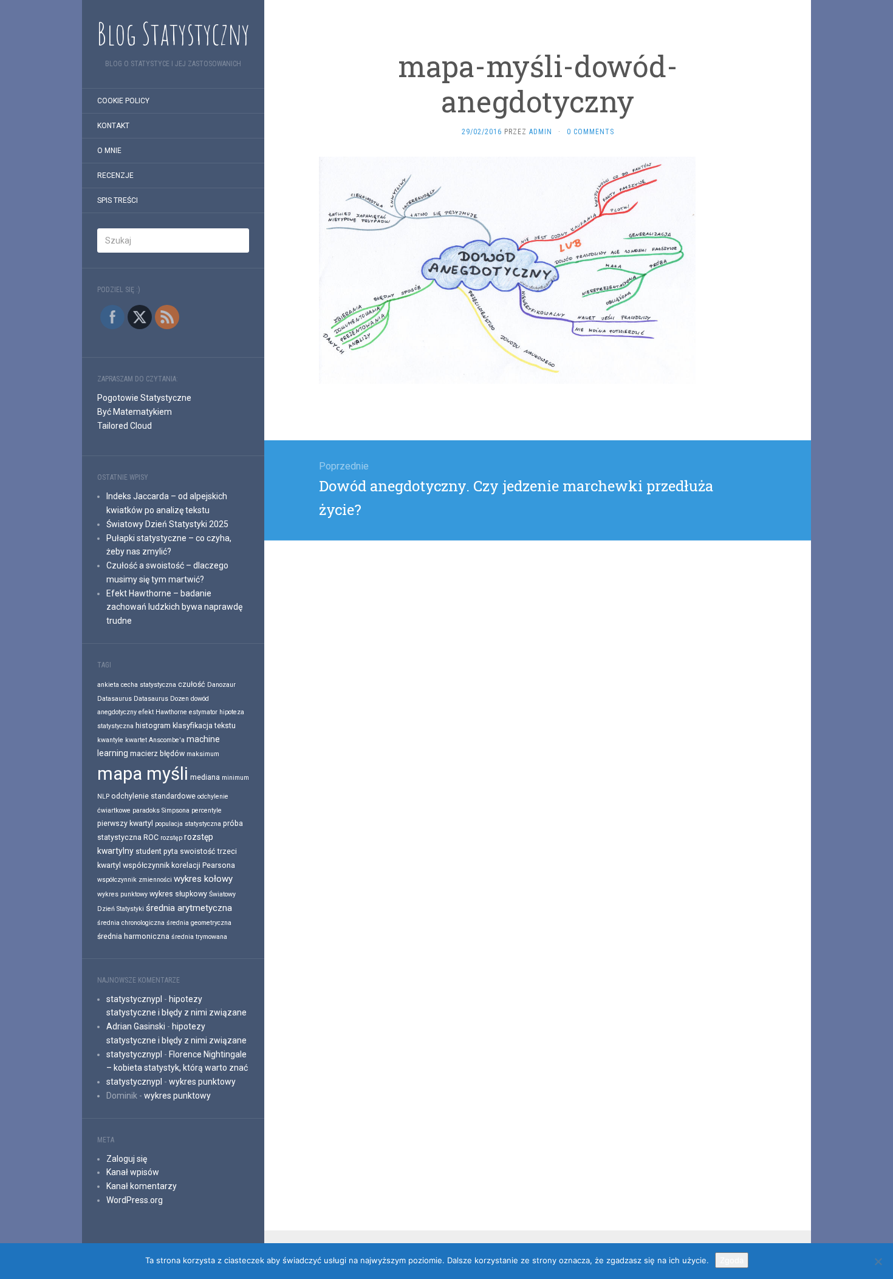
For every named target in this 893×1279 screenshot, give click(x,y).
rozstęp (171, 838)
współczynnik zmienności (134, 880)
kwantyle (110, 740)
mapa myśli (142, 773)
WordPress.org (134, 1200)
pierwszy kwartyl (125, 823)
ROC (151, 837)
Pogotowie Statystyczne (144, 398)
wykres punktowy (122, 894)
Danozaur (221, 685)
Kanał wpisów (132, 1172)
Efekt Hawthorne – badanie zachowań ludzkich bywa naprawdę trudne (174, 607)
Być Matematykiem (134, 412)
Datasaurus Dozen (161, 699)
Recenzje (115, 175)
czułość (191, 684)
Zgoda (732, 1260)
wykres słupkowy (178, 893)
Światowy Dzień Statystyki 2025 (167, 524)
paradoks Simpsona (161, 810)
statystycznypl (134, 999)
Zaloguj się (126, 1159)
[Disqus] (537, 692)
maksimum (202, 754)
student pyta (156, 851)
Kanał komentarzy (141, 1186)
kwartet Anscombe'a (155, 740)
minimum (235, 778)
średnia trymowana (199, 937)
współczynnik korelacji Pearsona (179, 865)
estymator (203, 712)
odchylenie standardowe (153, 795)
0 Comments (590, 132)
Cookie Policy (123, 101)
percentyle (206, 810)
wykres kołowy (203, 878)
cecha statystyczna (148, 685)
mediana (205, 777)
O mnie (109, 150)
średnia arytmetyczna (189, 907)
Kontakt (113, 125)
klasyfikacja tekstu (204, 725)
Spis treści (117, 200)
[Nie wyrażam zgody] (878, 1261)
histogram (153, 725)
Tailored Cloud (124, 426)
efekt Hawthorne (163, 712)
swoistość (198, 851)
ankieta (108, 685)
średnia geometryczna (198, 923)
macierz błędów (157, 753)
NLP (103, 796)
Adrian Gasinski (135, 1026)
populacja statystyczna (188, 824)
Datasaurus (114, 699)
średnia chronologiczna (131, 923)
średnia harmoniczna (133, 936)
